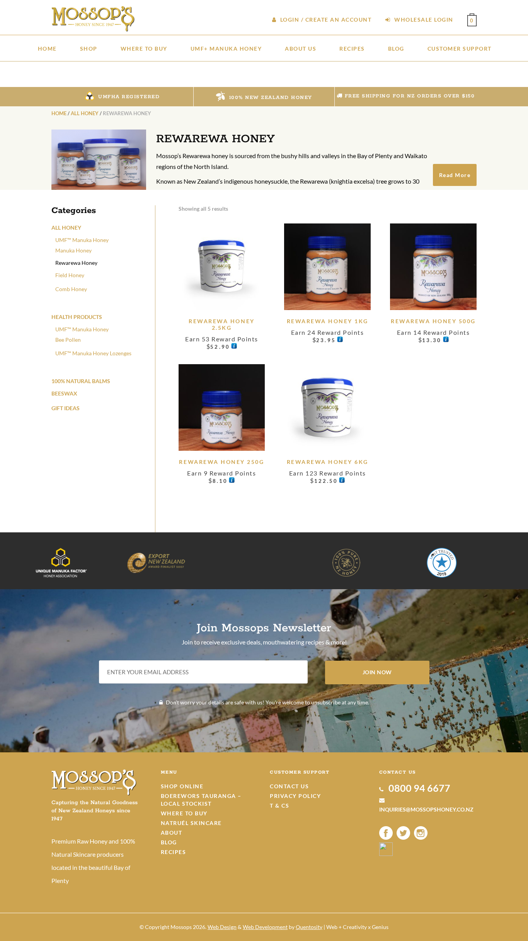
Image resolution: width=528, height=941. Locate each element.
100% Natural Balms (80, 381)
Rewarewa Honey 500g (433, 321)
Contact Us (289, 786)
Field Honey (69, 275)
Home (58, 113)
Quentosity (309, 927)
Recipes (173, 852)
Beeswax (64, 393)
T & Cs (279, 805)
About (171, 832)
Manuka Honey (73, 250)
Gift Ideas (65, 408)
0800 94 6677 (418, 788)
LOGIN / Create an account (324, 19)
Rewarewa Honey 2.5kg (221, 324)
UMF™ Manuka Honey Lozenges (93, 353)
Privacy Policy (295, 796)
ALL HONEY (85, 113)
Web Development (265, 927)
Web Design (222, 927)
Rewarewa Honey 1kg (327, 321)
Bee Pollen (68, 339)
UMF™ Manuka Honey (82, 240)
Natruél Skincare (191, 823)
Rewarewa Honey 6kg (327, 462)
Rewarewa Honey (76, 262)
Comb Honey (71, 289)
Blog (169, 842)
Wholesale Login (423, 19)
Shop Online (182, 786)
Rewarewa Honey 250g (221, 462)
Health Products (76, 317)
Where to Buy (184, 813)
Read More (455, 175)
